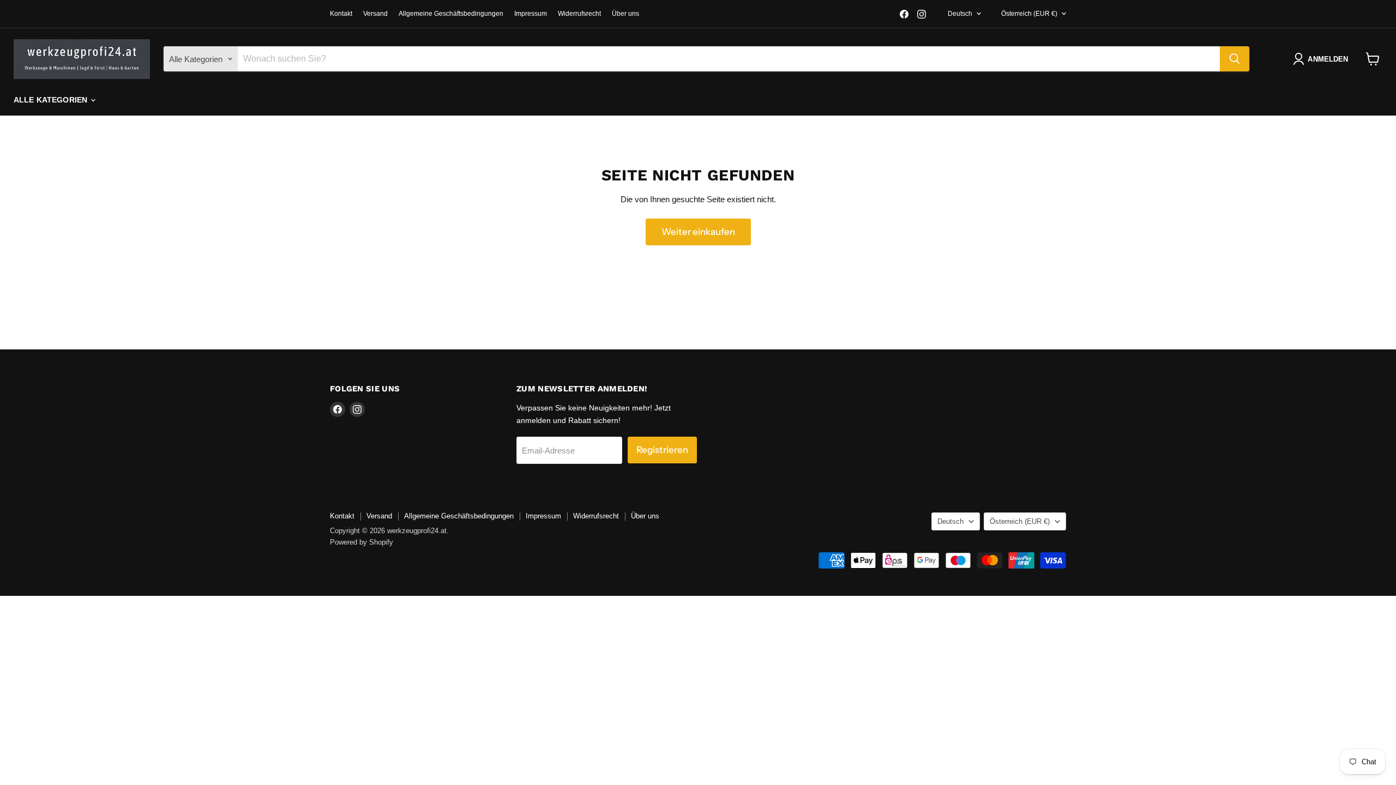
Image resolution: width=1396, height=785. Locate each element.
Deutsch (960, 13)
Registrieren (662, 449)
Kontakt (341, 13)
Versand (375, 13)
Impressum (530, 13)
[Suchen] (1234, 58)
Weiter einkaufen (698, 231)
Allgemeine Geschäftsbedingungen (451, 13)
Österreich (1029, 13)
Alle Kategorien (51, 99)
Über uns (625, 13)
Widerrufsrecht (579, 13)
